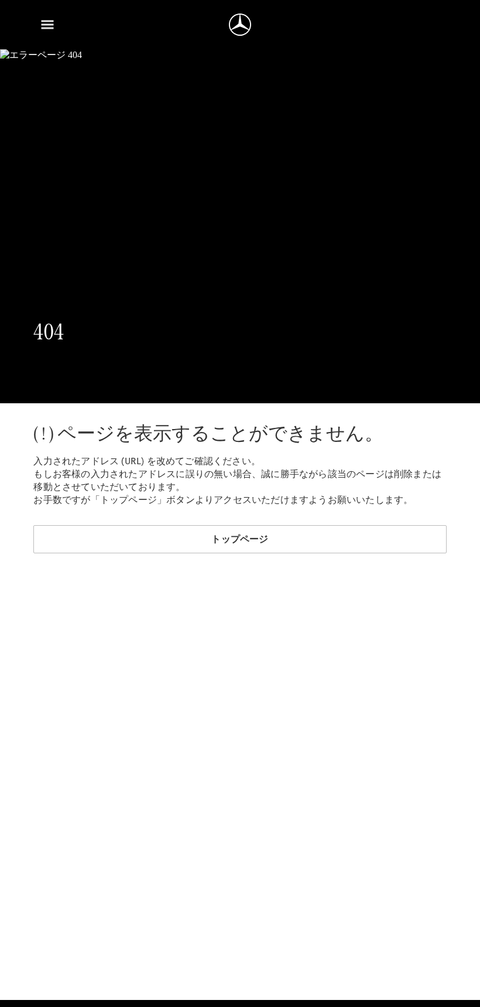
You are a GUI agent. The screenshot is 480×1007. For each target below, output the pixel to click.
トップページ (239, 539)
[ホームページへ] (240, 24)
